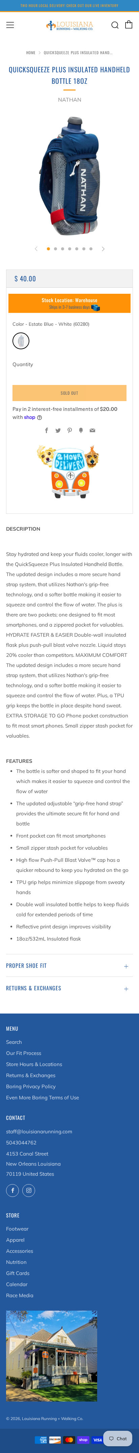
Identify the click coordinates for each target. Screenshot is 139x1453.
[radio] (20, 340)
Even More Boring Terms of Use (42, 1097)
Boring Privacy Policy (31, 1086)
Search (14, 1042)
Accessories (19, 1251)
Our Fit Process (23, 1053)
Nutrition (16, 1262)
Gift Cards (17, 1273)
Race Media (19, 1295)
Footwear (17, 1229)
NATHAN (69, 99)
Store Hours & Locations (34, 1064)
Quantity (22, 364)
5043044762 (21, 1142)
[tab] (48, 248)
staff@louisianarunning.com (39, 1131)
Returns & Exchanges (30, 1075)
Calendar (16, 1284)
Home (31, 52)
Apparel (15, 1240)
